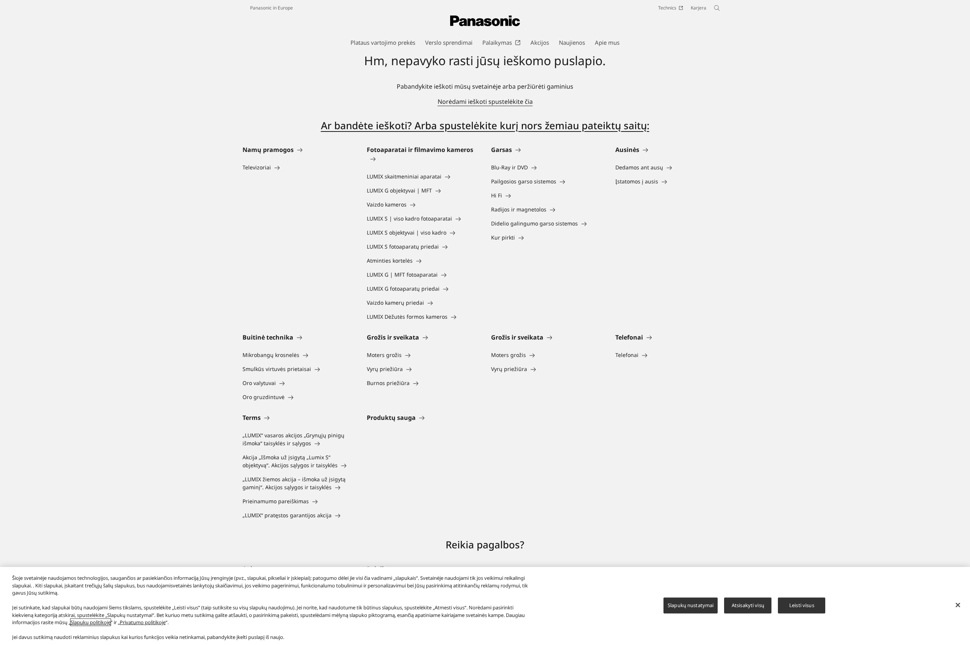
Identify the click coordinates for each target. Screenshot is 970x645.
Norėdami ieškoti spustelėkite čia (485, 101)
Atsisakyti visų (748, 605)
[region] (485, 606)
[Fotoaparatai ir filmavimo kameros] (423, 159)
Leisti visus (801, 605)
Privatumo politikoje (143, 622)
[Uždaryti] (958, 605)
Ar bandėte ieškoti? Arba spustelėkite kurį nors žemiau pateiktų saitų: (485, 125)
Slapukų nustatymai (690, 605)
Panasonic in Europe (271, 8)
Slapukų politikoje (90, 622)
